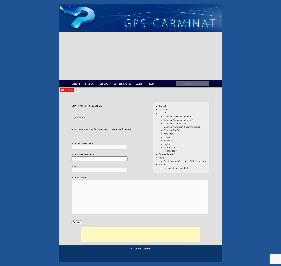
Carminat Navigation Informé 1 (178, 116)
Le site (138, 248)
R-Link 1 (168, 137)
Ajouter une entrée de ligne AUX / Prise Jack (185, 161)
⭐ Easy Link (170, 147)
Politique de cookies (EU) (176, 168)
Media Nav (169, 134)
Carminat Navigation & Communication (182, 127)
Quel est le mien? (122, 84)
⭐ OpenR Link (171, 151)
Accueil (76, 84)
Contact (146, 248)
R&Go (167, 144)
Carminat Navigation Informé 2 (178, 120)
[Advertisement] (140, 56)
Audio (139, 84)
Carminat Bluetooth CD (175, 123)
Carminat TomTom (172, 130)
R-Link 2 (168, 140)
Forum (150, 84)
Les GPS (104, 84)
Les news (89, 84)
